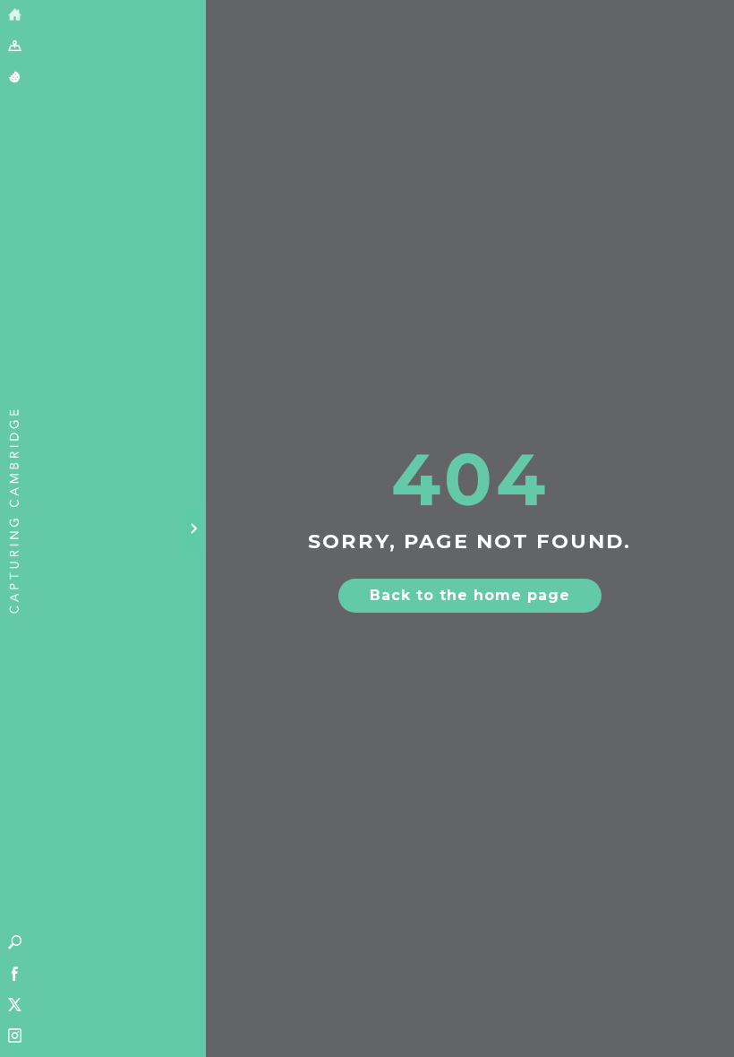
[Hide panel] (193, 528)
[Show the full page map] (15, 47)
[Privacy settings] (15, 78)
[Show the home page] (15, 15)
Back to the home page (470, 595)
